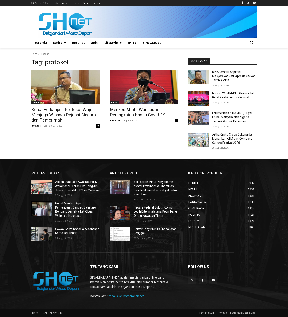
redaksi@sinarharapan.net (126, 296)
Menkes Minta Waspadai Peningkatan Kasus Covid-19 (138, 112)
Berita (36, 102)
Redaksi (36, 125)
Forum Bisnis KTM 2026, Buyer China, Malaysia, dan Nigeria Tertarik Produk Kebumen (232, 117)
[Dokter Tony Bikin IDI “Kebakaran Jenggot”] (120, 234)
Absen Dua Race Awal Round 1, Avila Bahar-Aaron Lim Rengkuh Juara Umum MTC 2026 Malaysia (77, 186)
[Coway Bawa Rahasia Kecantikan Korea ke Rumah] (41, 234)
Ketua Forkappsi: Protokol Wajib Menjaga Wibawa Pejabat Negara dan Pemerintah (63, 115)
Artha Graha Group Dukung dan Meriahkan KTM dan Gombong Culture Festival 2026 (232, 138)
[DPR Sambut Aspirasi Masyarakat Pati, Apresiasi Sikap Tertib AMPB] (198, 77)
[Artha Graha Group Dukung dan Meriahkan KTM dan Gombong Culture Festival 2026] (198, 140)
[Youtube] (254, 3)
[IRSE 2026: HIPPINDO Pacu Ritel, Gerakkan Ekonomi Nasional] (198, 98)
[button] (251, 43)
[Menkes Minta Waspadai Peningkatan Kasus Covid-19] (144, 87)
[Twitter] (248, 3)
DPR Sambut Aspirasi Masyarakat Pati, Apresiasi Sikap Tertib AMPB (234, 76)
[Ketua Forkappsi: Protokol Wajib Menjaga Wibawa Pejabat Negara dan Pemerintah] (65, 87)
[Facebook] (242, 3)
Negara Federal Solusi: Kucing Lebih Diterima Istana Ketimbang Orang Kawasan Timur (155, 211)
